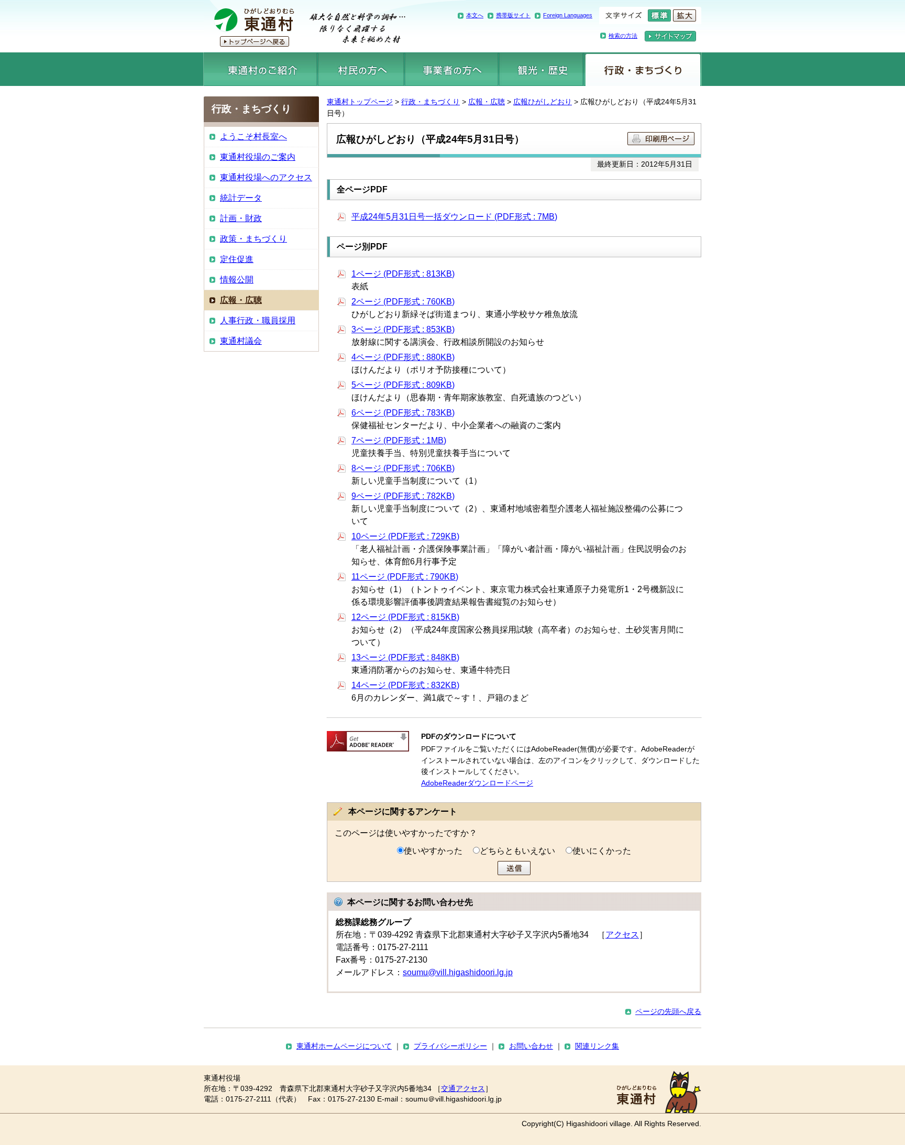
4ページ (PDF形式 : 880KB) (403, 357)
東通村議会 (241, 340)
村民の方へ (360, 69)
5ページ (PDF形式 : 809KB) (403, 384)
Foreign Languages (567, 15)
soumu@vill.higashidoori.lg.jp (458, 972)
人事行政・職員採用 (257, 320)
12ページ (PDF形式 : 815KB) (405, 617)
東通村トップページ (360, 101)
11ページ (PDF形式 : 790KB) (404, 576)
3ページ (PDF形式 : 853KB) (403, 329)
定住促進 (236, 259)
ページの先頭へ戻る (668, 1011)
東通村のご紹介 (260, 69)
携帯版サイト (513, 15)
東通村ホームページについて (344, 1046)
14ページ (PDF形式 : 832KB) (405, 685)
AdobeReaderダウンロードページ (477, 783)
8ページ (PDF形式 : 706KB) (403, 468)
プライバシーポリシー (450, 1046)
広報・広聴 (486, 101)
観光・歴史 (541, 69)
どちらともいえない (517, 850)
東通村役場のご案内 (257, 156)
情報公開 (236, 279)
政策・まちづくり (253, 238)
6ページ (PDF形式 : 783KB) (403, 412)
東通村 (304, 26)
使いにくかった (601, 850)
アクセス (622, 934)
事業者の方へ (451, 69)
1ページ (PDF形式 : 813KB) (403, 273)
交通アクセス (463, 1089)
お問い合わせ (531, 1046)
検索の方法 (623, 35)
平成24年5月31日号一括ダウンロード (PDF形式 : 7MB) (454, 216)
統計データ (241, 197)
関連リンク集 (597, 1046)
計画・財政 (241, 218)
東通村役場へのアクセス (266, 177)
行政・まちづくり (642, 69)
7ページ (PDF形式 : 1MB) (398, 440)
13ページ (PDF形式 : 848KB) (405, 657)
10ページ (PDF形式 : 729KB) (405, 536)
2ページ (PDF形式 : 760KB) (403, 301)
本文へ (474, 15)
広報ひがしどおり (542, 101)
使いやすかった (433, 850)
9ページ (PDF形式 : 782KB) (403, 496)
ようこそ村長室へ (253, 136)
